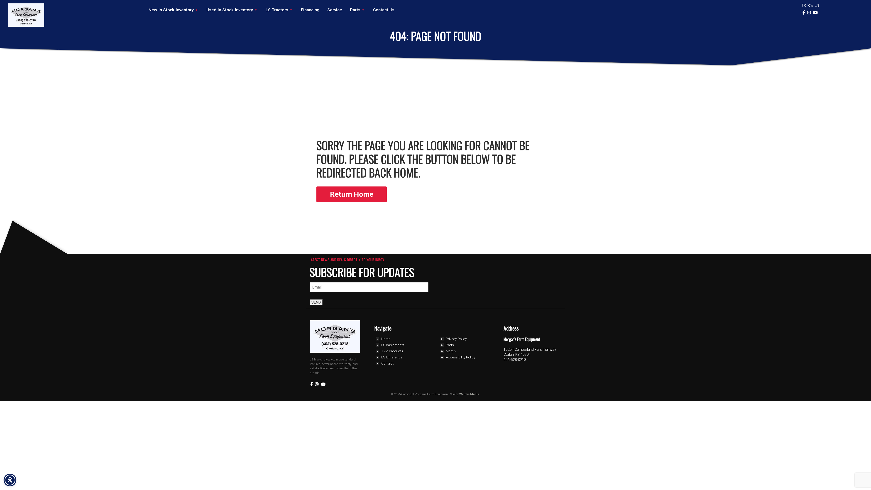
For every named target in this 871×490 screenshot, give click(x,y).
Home (386, 339)
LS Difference (392, 357)
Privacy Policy (456, 339)
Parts (355, 9)
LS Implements (392, 345)
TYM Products (392, 351)
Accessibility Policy (460, 357)
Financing (310, 9)
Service (334, 9)
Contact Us (383, 9)
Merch (451, 351)
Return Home (351, 194)
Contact (387, 363)
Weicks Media (469, 394)
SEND (316, 302)
